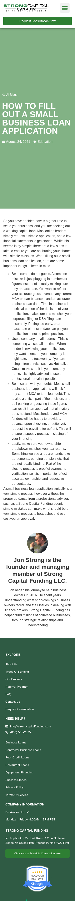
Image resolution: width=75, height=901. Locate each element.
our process (13, 679)
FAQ (8, 694)
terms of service (16, 795)
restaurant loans (17, 765)
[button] (65, 8)
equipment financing (19, 772)
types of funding (17, 671)
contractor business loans (23, 750)
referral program (16, 686)
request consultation (19, 709)
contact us (12, 701)
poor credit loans (17, 757)
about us (11, 664)
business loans (15, 742)
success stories (15, 780)
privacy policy (14, 787)
